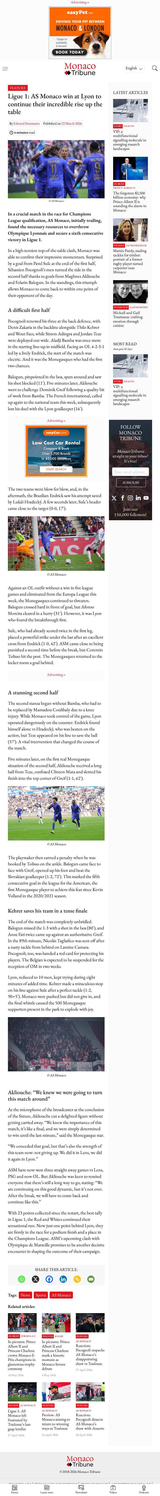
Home (14, 1492)
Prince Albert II (124, 188)
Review (13, 1405)
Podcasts (144, 1492)
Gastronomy (139, 307)
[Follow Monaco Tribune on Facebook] (122, 498)
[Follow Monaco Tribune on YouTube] (146, 498)
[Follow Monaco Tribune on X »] (115, 498)
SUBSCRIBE (131, 482)
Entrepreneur (136, 245)
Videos (113, 1492)
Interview (121, 307)
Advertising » (56, 420)
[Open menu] (5, 66)
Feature (18, 88)
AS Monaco (61, 1295)
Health (129, 126)
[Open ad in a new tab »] (80, 32)
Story (118, 126)
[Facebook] (49, 1279)
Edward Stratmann (27, 123)
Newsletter (81, 1492)
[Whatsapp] (21, 1279)
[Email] (91, 1279)
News (25, 1295)
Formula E (28, 1336)
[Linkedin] (63, 1279)
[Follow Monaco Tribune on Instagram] (130, 498)
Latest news (46, 1492)
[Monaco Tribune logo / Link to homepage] (80, 68)
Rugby (59, 1336)
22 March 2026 (71, 123)
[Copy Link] (77, 1279)
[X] (35, 1279)
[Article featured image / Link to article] (90, 1322)
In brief (14, 1336)
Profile (119, 245)
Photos (48, 1336)
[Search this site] (155, 68)
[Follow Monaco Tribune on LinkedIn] (138, 498)
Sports (41, 1295)
